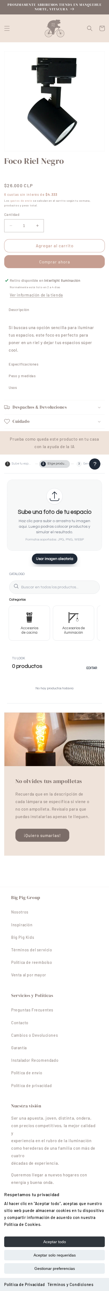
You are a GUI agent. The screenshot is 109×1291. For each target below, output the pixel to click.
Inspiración (22, 924)
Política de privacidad (31, 1085)
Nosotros (20, 912)
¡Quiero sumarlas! (42, 835)
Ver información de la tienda (36, 295)
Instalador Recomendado (34, 1060)
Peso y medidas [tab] (22, 376)
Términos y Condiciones (70, 1284)
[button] (7, 28)
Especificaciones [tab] (24, 364)
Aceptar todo (54, 1242)
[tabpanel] (54, 336)
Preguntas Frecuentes (32, 1010)
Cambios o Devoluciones (34, 1035)
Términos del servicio (31, 949)
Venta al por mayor (28, 974)
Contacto (20, 1022)
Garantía (19, 1047)
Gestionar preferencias (54, 1268)
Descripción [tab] (19, 309)
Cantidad (11, 214)
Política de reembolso (31, 962)
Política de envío (26, 1072)
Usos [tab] (13, 387)
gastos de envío (21, 200)
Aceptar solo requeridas (55, 1255)
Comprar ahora (54, 261)
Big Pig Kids (22, 937)
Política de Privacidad (24, 1284)
